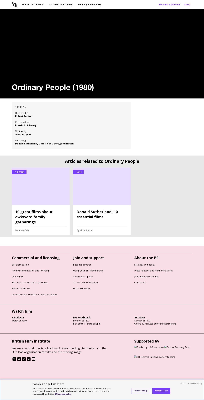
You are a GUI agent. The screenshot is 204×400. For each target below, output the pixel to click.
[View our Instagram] (24, 359)
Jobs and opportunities (146, 276)
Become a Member (169, 4)
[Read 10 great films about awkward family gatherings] (41, 201)
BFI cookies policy (63, 394)
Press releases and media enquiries (153, 270)
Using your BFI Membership (88, 270)
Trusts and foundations (86, 282)
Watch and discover (33, 4)
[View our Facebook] (19, 359)
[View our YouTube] (33, 359)
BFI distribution (20, 264)
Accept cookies (161, 390)
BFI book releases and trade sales (30, 282)
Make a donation (82, 288)
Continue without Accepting (191, 383)
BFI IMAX (139, 317)
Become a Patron (82, 264)
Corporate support (83, 276)
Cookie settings (141, 390)
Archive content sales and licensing (31, 270)
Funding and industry (89, 4)
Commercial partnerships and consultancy (34, 294)
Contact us (140, 282)
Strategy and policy (144, 264)
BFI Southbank (82, 317)
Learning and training (61, 4)
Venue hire (17, 276)
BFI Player (18, 317)
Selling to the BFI (21, 288)
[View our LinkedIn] (28, 359)
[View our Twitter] (14, 359)
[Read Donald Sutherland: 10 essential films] (102, 201)
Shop (187, 4)
